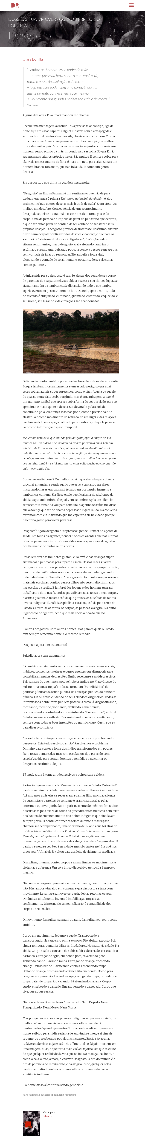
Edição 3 (47, 1115)
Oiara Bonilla (33, 59)
